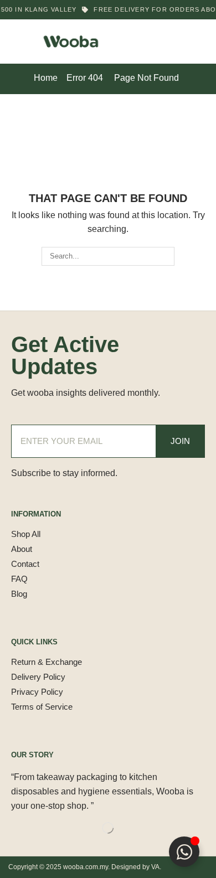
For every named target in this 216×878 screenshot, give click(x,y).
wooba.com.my (85, 867)
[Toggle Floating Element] (184, 851)
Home (46, 77)
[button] (15, 41)
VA (155, 867)
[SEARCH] (165, 256)
